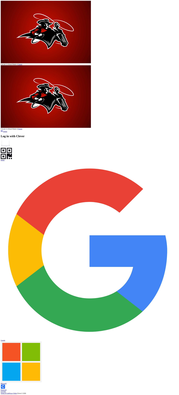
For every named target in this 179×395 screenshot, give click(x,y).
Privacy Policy (13, 393)
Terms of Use (5, 393)
